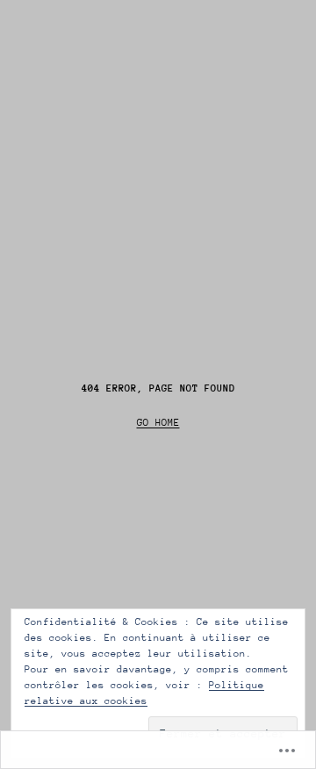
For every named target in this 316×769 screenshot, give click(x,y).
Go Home (158, 422)
